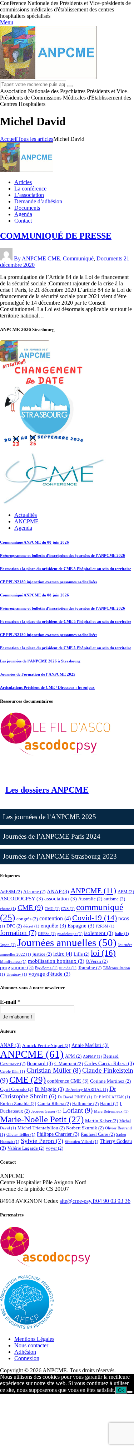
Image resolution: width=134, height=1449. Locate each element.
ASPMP (92, 1056)
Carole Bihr (12, 1071)
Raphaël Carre (98, 1134)
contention (55, 918)
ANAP (58, 891)
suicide (67, 968)
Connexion (26, 1358)
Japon (8, 945)
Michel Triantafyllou (41, 1127)
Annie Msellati (90, 1045)
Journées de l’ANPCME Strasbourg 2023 (60, 856)
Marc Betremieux (111, 1111)
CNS (68, 909)
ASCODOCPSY (21, 898)
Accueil (9, 139)
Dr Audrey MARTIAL (86, 1090)
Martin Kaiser (101, 1120)
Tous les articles (35, 139)
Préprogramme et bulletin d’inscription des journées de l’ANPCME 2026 (62, 555)
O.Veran (97, 961)
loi (103, 953)
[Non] (130, 1392)
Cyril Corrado (16, 1089)
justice (42, 954)
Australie (90, 898)
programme (17, 967)
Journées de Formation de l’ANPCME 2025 (37, 674)
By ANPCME (31, 258)
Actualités (25, 515)
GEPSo (47, 934)
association (60, 898)
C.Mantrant (68, 1063)
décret (31, 926)
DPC (14, 926)
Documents (109, 258)
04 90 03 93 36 (113, 1201)
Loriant (78, 1110)
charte (8, 909)
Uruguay (16, 974)
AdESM (11, 891)
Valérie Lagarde (26, 1148)
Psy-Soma (46, 968)
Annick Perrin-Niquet (46, 1045)
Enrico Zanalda (18, 1103)
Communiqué (78, 258)
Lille (81, 954)
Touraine (89, 967)
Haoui (109, 1103)
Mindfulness (13, 962)
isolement (98, 933)
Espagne (81, 926)
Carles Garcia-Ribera (109, 1063)
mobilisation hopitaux (56, 961)
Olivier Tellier (20, 1135)
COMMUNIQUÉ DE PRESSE (55, 235)
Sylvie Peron (42, 1140)
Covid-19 (94, 917)
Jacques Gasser (46, 1111)
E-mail (10, 1002)
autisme (114, 898)
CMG (52, 909)
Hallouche (85, 1103)
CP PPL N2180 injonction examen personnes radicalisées (48, 582)
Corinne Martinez (110, 1081)
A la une (34, 891)
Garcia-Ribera (54, 1103)
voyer (54, 1148)
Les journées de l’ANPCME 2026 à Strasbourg (40, 661)
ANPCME (93, 890)
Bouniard (40, 1063)
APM (126, 891)
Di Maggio (49, 1089)
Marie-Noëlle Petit (42, 1119)
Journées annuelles (66, 942)
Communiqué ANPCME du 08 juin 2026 (34, 542)
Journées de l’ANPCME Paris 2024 (51, 836)
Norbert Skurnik (85, 1127)
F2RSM (105, 926)
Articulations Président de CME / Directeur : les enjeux (47, 687)
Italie (122, 934)
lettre (62, 954)
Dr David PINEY (75, 1097)
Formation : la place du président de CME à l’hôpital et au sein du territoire (65, 568)
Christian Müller (53, 1070)
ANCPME (26, 521)
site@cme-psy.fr (78, 1201)
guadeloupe (70, 934)
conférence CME (68, 1081)
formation (18, 932)
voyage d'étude (49, 974)
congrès (27, 918)
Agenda (23, 528)
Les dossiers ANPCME (47, 789)
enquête (53, 926)
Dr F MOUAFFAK (112, 1097)
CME (54, 258)
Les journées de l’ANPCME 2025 (49, 816)
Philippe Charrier (58, 1134)
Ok (121, 1390)
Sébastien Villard (81, 1142)
